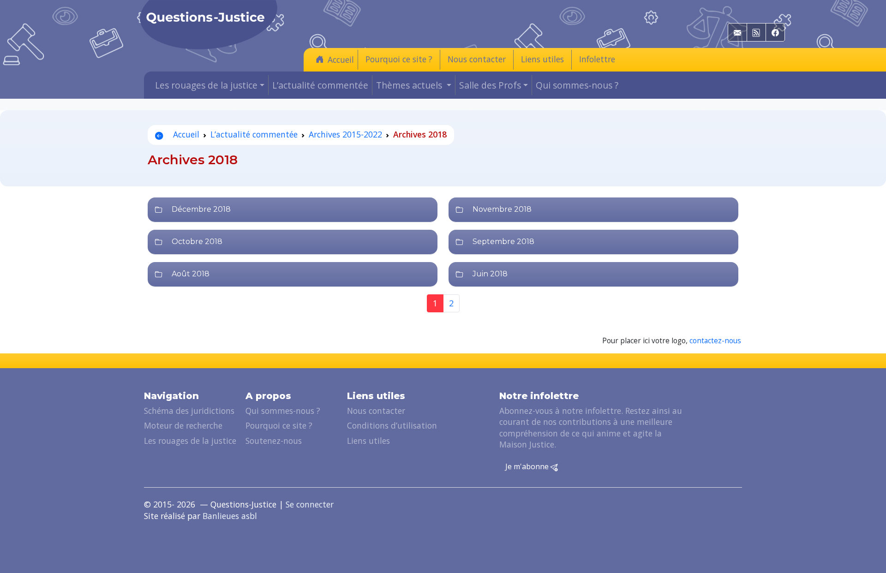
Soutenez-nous (273, 440)
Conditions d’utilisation (392, 425)
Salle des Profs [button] (490, 85)
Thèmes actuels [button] (410, 85)
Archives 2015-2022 (345, 134)
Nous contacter (477, 59)
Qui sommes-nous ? (577, 85)
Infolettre (597, 59)
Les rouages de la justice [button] (206, 85)
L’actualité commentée (320, 85)
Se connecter (310, 504)
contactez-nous (715, 341)
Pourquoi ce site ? (398, 59)
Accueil (341, 59)
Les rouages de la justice (190, 440)
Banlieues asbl (230, 515)
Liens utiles (542, 59)
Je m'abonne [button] (528, 466)
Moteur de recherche (183, 425)
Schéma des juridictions (189, 410)
